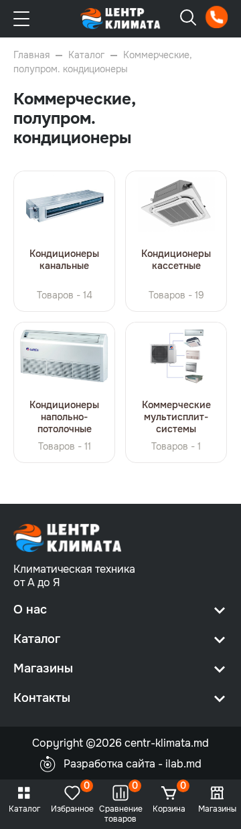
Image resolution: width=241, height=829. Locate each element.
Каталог (86, 55)
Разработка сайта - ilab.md (133, 764)
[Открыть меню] (21, 18)
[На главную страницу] (120, 18)
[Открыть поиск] (188, 17)
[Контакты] (216, 17)
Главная (31, 55)
